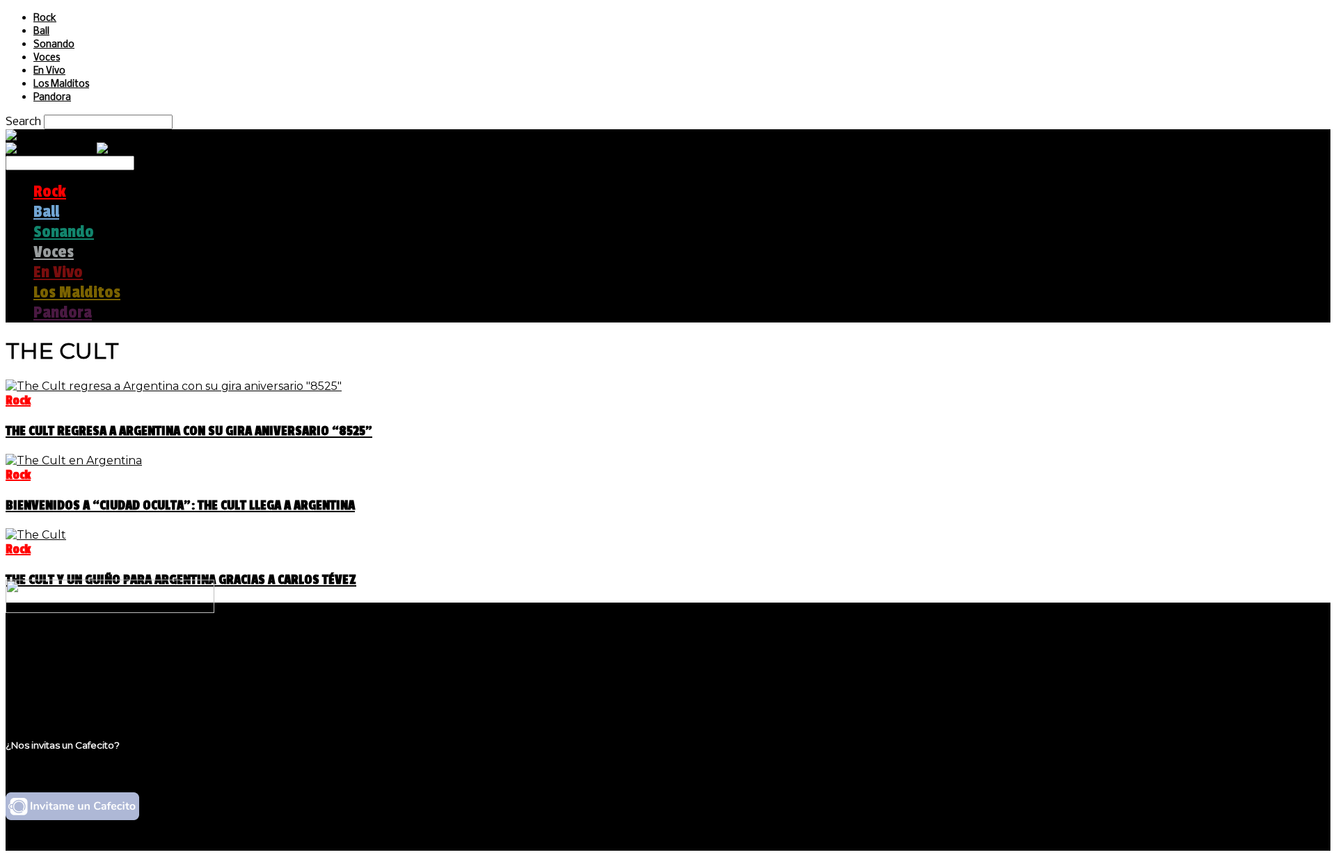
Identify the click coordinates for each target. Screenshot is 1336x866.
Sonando (53, 45)
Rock (44, 18)
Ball (41, 31)
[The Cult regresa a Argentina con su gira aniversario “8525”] (174, 386)
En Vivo (49, 71)
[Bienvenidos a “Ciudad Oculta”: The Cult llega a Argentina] (74, 460)
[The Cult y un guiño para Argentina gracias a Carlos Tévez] (36, 534)
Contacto (59, 693)
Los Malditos (61, 84)
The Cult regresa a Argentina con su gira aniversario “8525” (189, 431)
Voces (46, 58)
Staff (46, 680)
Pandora (52, 97)
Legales (54, 666)
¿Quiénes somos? (81, 653)
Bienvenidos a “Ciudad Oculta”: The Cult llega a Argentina (180, 505)
